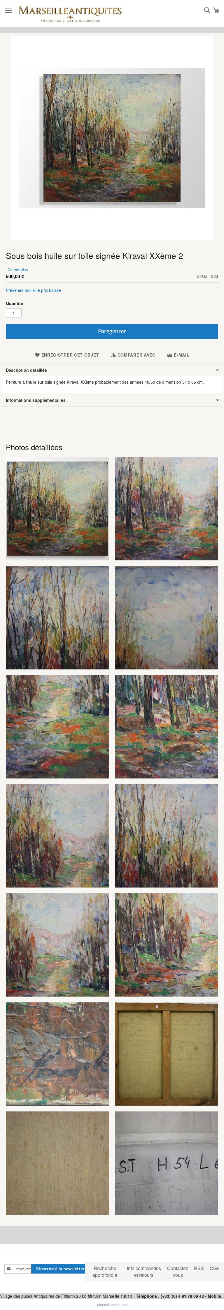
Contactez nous (177, 1271)
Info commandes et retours (144, 1271)
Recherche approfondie (104, 1271)
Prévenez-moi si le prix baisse (33, 290)
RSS (199, 1268)
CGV (215, 1268)
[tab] (112, 370)
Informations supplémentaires (36, 400)
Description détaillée (26, 370)
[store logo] (70, 13)
